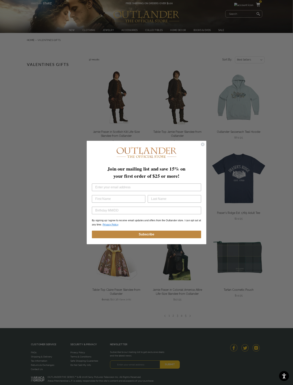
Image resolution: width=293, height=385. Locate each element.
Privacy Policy (110, 224)
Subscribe (146, 234)
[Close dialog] (203, 144)
